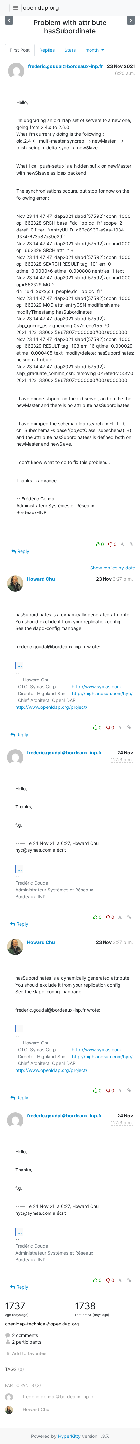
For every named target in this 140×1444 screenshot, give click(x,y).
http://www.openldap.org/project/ (51, 707)
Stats (70, 50)
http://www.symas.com (96, 686)
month (92, 50)
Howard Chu (41, 579)
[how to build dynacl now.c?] (9, 20)
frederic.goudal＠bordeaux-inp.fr (65, 66)
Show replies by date (112, 567)
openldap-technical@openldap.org (42, 1323)
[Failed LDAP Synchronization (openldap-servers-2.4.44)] (131, 20)
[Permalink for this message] (131, 544)
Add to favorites (29, 1353)
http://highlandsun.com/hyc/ (102, 693)
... (19, 665)
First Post (20, 50)
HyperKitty (69, 1436)
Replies (47, 50)
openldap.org (41, 7)
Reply (22, 551)
